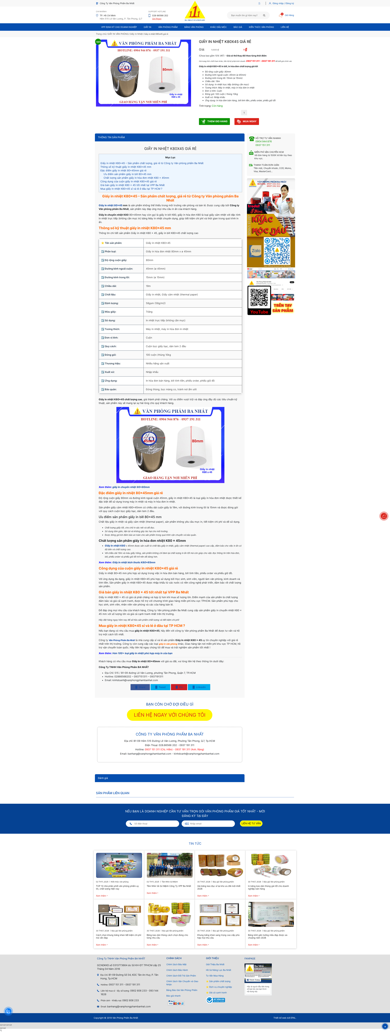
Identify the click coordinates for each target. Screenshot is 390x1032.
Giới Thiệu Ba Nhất (215, 964)
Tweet (162, 687)
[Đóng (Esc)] (10, 1024)
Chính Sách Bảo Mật (176, 964)
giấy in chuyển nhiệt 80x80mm (131, 487)
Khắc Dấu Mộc (218, 27)
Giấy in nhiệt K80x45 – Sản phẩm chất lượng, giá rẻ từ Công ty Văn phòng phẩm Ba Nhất (152, 163)
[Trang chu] (260, 3)
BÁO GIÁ (238, 27)
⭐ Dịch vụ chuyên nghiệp (219, 987)
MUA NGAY (249, 121)
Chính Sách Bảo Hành (177, 970)
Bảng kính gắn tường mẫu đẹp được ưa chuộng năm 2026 (267, 936)
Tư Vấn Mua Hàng (215, 975)
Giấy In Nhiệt (136, 34)
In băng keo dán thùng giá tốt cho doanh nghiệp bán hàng (268, 887)
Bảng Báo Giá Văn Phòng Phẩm (181, 990)
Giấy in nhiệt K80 (115, 545)
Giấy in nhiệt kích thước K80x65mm (133, 562)
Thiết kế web (279, 1017)
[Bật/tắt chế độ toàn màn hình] (4, 1024)
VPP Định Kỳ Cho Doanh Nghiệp (119, 27)
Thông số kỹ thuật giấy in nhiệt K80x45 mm (125, 166)
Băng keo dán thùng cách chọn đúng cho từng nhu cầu (167, 936)
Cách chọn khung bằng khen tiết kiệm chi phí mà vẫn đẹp (118, 936)
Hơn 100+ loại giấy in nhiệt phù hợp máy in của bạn (142, 653)
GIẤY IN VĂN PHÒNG (118, 34)
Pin (180, 687)
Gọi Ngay (156, 18)
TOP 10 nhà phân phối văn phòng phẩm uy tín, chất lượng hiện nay (117, 887)
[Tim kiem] (264, 15)
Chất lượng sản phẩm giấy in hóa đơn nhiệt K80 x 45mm (136, 177)
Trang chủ (101, 34)
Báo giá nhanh (173, 995)
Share (141, 687)
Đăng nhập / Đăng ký (283, 3)
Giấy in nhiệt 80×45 (110, 205)
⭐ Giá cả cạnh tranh (216, 992)
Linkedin (200, 687)
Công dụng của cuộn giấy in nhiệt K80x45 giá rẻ (128, 181)
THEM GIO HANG (217, 121)
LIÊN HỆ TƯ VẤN (251, 823)
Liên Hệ (285, 27)
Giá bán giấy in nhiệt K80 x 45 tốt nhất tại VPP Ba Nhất (132, 185)
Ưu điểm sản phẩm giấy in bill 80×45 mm (127, 174)
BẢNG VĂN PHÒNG (194, 27)
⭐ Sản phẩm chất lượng (218, 981)
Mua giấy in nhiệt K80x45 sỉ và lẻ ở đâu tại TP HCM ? (131, 188)
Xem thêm (101, 895)
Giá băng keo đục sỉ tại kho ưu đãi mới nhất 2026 (218, 887)
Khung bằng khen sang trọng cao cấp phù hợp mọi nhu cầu (218, 936)
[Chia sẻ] (7, 1024)
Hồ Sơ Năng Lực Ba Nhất (218, 970)
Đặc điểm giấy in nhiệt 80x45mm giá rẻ (123, 170)
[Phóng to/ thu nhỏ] (1, 1024)
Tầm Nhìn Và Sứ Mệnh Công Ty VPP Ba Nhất (169, 886)
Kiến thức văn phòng (261, 27)
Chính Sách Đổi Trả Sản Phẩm (181, 975)
